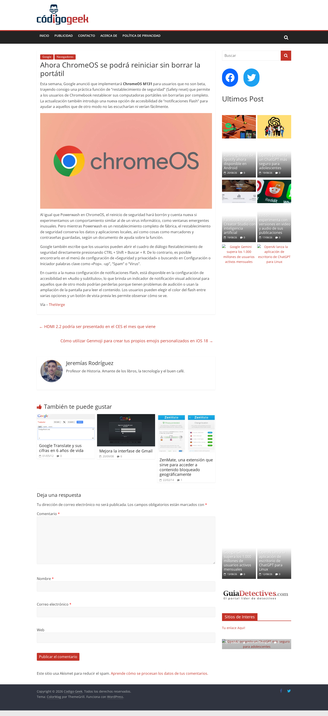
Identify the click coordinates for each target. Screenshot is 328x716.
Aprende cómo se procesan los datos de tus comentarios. (159, 673)
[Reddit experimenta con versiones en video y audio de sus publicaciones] (274, 182)
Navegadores (65, 57)
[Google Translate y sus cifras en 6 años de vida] (66, 416)
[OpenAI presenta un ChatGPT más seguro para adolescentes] (274, 117)
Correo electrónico (54, 604)
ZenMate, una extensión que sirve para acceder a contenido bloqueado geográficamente (186, 467)
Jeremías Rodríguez (259, 642)
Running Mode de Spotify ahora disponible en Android (238, 162)
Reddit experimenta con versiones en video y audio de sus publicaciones (275, 224)
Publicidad (63, 35)
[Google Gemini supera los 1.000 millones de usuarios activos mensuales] (239, 247)
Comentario (48, 513)
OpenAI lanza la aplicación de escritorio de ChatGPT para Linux (272, 561)
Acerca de (108, 35)
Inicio (44, 35)
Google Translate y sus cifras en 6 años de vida (61, 448)
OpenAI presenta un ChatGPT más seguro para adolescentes (273, 162)
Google (46, 57)
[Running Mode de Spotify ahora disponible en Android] (239, 117)
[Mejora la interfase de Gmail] (126, 416)
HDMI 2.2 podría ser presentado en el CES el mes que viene (97, 326)
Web (40, 629)
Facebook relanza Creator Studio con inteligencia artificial (240, 226)
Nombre (45, 578)
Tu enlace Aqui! (233, 628)
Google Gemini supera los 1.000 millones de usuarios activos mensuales (237, 561)
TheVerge (57, 304)
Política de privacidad (141, 35)
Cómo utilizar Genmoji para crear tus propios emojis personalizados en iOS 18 (136, 340)
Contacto (86, 35)
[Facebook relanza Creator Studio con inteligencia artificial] (239, 182)
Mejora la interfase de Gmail (126, 451)
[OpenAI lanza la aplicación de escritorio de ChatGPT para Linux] (274, 247)
